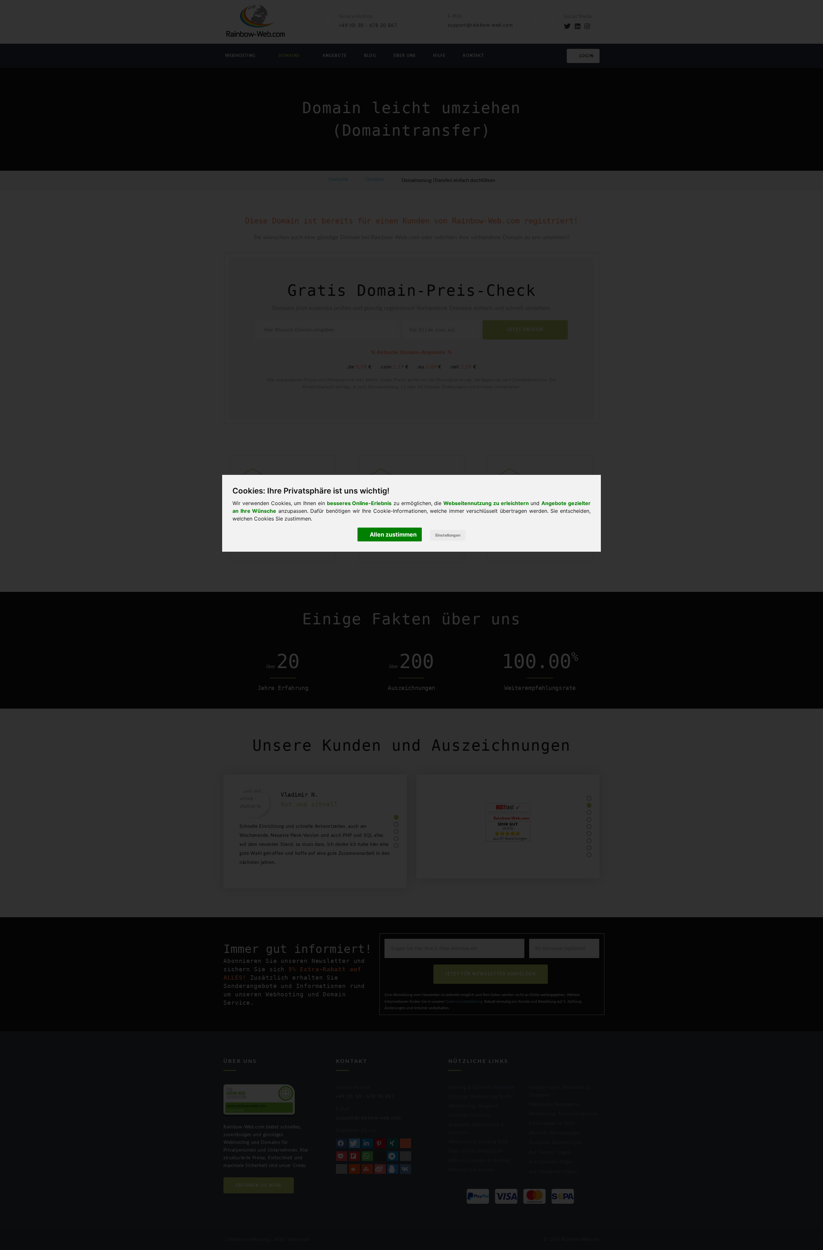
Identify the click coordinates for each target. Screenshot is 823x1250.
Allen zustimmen (392, 534)
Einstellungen (447, 535)
